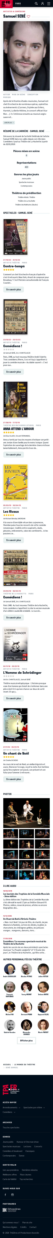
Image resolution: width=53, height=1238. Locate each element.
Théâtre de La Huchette (26, 201)
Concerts (38, 1146)
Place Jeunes (25, 1174)
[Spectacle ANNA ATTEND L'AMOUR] (15, 399)
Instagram (12, 1194)
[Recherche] (36, 3)
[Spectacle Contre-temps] (15, 237)
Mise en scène (18, 94)
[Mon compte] (42, 3)
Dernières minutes (30, 1170)
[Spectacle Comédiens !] (15, 317)
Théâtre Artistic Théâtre (26, 197)
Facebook (5, 1194)
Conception (32, 94)
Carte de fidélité (9, 1179)
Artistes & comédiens (14, 11)
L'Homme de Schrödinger (22, 672)
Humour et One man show (28, 1142)
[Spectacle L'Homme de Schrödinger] (15, 644)
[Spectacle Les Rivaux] (15, 482)
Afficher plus (26, 1040)
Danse (21, 1155)
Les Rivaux (11, 511)
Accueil (7, 1065)
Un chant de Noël (16, 753)
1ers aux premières (11, 1170)
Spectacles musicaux (26, 182)
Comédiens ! (12, 345)
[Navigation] (49, 3)
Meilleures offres (10, 1174)
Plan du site (27, 1222)
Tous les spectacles (11, 1127)
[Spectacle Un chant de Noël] (15, 725)
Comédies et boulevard (12, 1151)
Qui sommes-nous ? (11, 1222)
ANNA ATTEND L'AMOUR (18, 428)
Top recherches (26, 1179)
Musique (7, 97)
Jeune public (26, 178)
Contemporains (26, 186)
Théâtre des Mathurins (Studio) (26, 205)
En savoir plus (13, 289)
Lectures (27, 1146)
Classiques (30, 1151)
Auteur (6, 94)
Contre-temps (14, 266)
